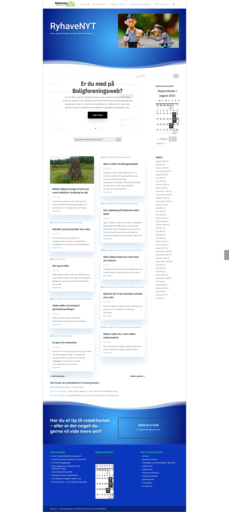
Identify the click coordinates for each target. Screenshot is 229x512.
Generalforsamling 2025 (62, 472)
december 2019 (162, 278)
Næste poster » (137, 376)
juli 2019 (159, 281)
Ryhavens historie (150, 459)
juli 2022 (159, 208)
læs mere (56, 211)
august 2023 (161, 174)
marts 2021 (160, 241)
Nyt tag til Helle (60, 265)
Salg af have (147, 469)
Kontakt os (147, 486)
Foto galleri (161, 4)
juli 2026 (159, 164)
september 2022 (163, 201)
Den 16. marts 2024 (58, 391)
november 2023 (162, 171)
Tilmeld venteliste (150, 476)
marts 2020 (160, 275)
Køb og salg (117, 4)
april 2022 (160, 215)
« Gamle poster (57, 376)
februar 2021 (161, 245)
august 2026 (161, 161)
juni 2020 (159, 268)
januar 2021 (160, 248)
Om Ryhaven (98, 4)
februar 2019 (161, 288)
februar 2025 (161, 168)
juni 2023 (159, 178)
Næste (160, 143)
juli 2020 (159, 265)
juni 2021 (159, 231)
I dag (172, 139)
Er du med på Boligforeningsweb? (97, 87)
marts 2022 (160, 218)
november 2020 (162, 255)
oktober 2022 (161, 198)
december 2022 (162, 191)
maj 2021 (159, 235)
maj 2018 (159, 291)
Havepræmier (148, 479)
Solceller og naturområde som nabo (71, 229)
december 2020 (162, 251)
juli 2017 (159, 298)
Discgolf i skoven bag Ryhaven (65, 475)
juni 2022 (159, 211)
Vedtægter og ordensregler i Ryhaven (158, 463)
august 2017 (161, 295)
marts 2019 (160, 285)
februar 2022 (161, 221)
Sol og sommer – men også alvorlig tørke (69, 482)
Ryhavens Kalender (140, 4)
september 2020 (163, 261)
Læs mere (98, 115)
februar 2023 (161, 185)
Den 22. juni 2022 (57, 395)
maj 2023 (159, 181)
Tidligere (163, 139)
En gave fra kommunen (64, 342)
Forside (85, 4)
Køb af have (147, 466)
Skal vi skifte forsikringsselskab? (120, 164)
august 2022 (161, 205)
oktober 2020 (161, 258)
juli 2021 (159, 228)
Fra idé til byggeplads (61, 463)
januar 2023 (160, 188)
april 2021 (160, 238)
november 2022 (162, 195)
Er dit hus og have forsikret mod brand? (69, 459)
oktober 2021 (161, 225)
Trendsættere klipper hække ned (66, 479)
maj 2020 (159, 271)
